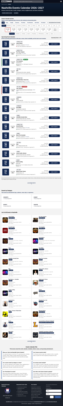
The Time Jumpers (20, 52)
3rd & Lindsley (18, 53)
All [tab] (3, 22)
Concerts (18, 33)
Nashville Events (4, 4)
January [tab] (29, 25)
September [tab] (9, 25)
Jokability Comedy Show (21, 117)
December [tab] (24, 25)
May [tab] (49, 25)
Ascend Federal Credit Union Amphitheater (24, 89)
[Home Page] (6, 1)
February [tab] (34, 25)
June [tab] (54, 25)
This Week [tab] (23, 22)
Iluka (17, 144)
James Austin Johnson (21, 153)
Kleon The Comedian (20, 135)
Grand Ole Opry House (20, 81)
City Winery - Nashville (20, 44)
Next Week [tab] (37, 22)
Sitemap (29, 403)
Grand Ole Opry (19, 79)
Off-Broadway (41, 33)
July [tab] (59, 25)
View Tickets (54, 44)
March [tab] (39, 25)
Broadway (34, 33)
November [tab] (19, 25)
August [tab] (4, 25)
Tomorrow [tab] (17, 22)
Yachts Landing (19, 161)
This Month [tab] (43, 22)
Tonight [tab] (11, 22)
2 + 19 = (47, 396)
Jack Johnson (19, 88)
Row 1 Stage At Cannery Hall (21, 145)
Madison (18, 65)
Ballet (47, 33)
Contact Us (7, 397)
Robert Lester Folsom (21, 171)
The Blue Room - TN (20, 172)
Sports (28, 33)
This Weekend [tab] (30, 22)
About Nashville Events (7, 395)
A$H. (17, 70)
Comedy (23, 33)
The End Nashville (19, 100)
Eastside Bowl (19, 62)
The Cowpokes (19, 61)
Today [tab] (7, 22)
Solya (17, 98)
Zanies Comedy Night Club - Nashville (23, 118)
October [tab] (14, 25)
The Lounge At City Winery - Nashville (23, 72)
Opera (52, 33)
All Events (12, 33)
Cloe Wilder (18, 107)
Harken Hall (18, 163)
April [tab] (44, 25)
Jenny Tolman (19, 43)
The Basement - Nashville (21, 109)
